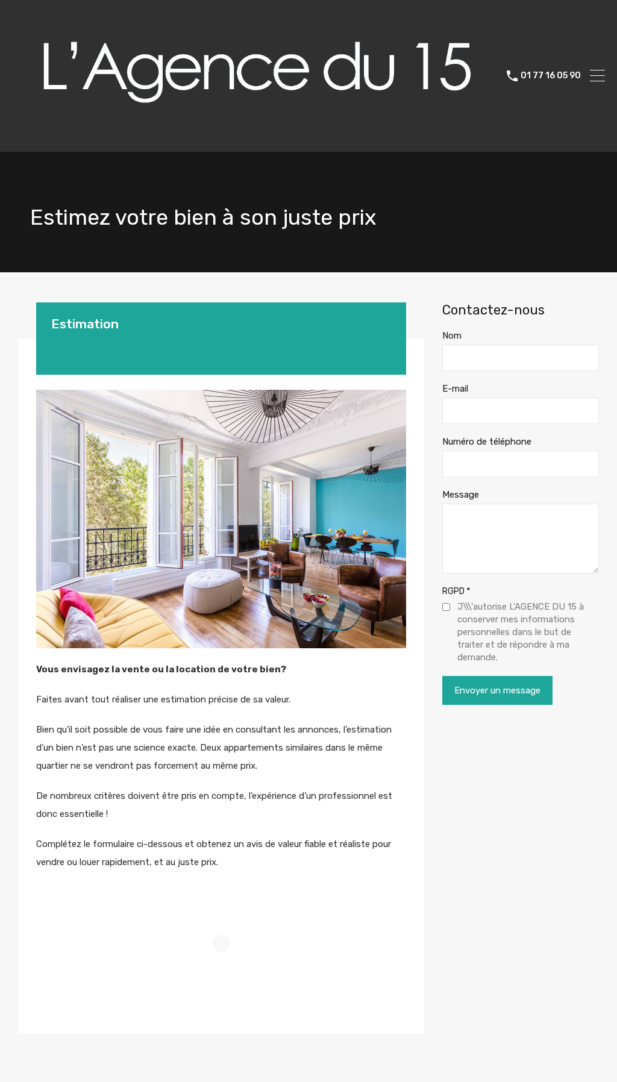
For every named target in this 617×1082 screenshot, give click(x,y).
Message (460, 494)
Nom (452, 335)
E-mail (455, 388)
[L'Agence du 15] (255, 137)
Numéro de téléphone (486, 441)
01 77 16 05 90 (551, 76)
